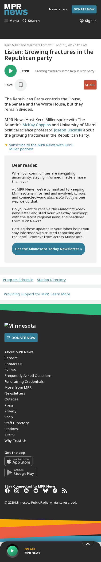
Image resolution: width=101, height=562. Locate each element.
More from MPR (17, 387)
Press (9, 405)
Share (90, 85)
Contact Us (13, 363)
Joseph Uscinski (68, 130)
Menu (14, 21)
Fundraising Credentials (24, 381)
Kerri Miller (12, 45)
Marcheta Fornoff (39, 45)
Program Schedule (18, 280)
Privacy (10, 411)
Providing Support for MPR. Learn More (37, 294)
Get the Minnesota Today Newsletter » (48, 248)
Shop (8, 417)
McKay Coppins (36, 124)
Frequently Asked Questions (27, 375)
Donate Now (84, 9)
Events (10, 369)
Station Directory (51, 280)
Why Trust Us (15, 440)
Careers (11, 357)
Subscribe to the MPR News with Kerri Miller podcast (41, 147)
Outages (11, 399)
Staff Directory (16, 422)
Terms (9, 434)
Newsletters (14, 393)
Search (34, 21)
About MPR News (18, 352)
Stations (11, 428)
